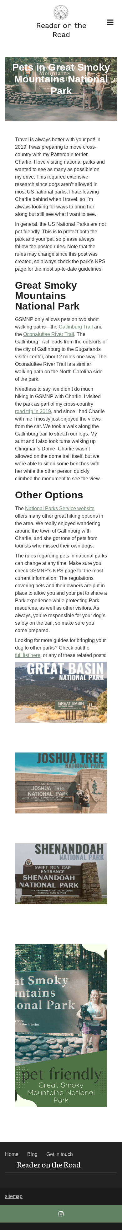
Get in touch (59, 1154)
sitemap (14, 1196)
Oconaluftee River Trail (48, 334)
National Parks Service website (59, 508)
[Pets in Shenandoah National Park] (61, 873)
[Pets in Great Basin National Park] (61, 692)
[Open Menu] (110, 22)
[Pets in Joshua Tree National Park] (61, 782)
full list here (27, 655)
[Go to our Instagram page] (61, 1214)
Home (11, 1154)
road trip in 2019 (33, 411)
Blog (32, 1154)
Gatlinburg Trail (76, 326)
